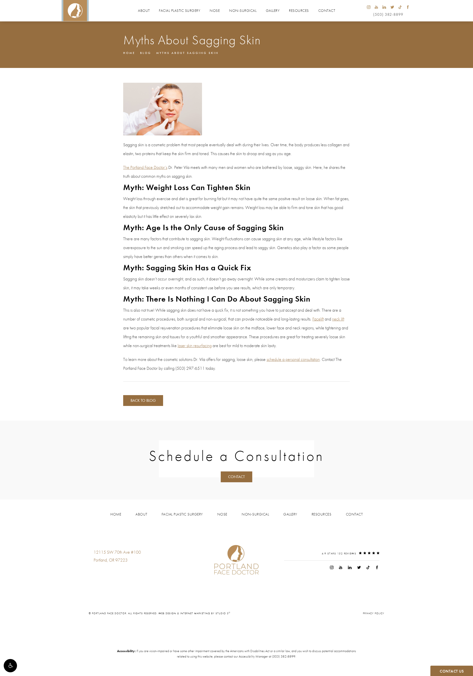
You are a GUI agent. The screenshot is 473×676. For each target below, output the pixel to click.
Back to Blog (143, 400)
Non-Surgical (242, 10)
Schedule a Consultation (236, 456)
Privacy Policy (373, 613)
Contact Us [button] (452, 671)
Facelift (318, 319)
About (144, 10)
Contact (326, 10)
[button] (10, 665)
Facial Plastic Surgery (179, 10)
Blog (145, 53)
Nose (215, 10)
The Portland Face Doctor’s (145, 167)
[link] (108, 570)
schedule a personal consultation (293, 359)
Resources (299, 10)
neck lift (338, 319)
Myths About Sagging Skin (187, 53)
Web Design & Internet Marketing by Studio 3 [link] (194, 613)
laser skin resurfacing (195, 345)
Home (129, 53)
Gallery (273, 10)
